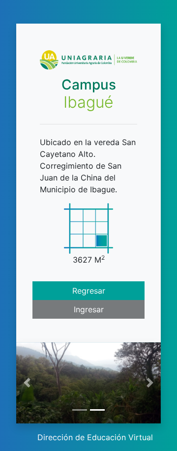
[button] (27, 382)
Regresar (88, 291)
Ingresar (89, 309)
